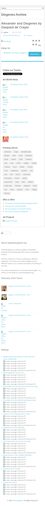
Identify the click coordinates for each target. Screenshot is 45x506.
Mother (30, 182)
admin (6, 32)
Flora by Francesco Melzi (11, 469)
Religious (27, 186)
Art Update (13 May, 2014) (19, 97)
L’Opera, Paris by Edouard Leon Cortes (16, 414)
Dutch (19, 163)
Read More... (35, 54)
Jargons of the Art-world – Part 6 (20, 315)
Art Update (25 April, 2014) (19, 122)
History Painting (8, 35)
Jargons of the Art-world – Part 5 (20, 331)
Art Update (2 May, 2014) (18, 110)
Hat (6, 174)
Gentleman (14, 171)
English (26, 163)
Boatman (29, 156)
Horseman (8, 178)
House (17, 178)
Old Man (18, 186)
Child (20, 159)
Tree (27, 190)
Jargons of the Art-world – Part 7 (20, 295)
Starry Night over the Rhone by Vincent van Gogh (20, 386)
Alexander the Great (10, 53)
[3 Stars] (39, 40)
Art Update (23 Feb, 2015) (18, 84)
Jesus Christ (8, 182)
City (6, 163)
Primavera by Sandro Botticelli (15, 206)
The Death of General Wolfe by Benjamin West (21, 203)
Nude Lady (8, 186)
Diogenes (22, 53)
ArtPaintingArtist (10, 2)
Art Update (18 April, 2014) (19, 137)
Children (29, 159)
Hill (11, 174)
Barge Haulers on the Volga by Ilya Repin (17, 455)
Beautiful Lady (26, 152)
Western (17, 35)
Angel (16, 152)
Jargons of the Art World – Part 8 (20, 286)
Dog (11, 163)
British (14, 159)
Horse (18, 174)
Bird (14, 156)
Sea (6, 190)
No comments (28, 35)
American (8, 152)
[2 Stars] (36, 40)
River (35, 186)
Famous (7, 167)
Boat (20, 156)
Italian (25, 178)
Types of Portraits (15, 303)
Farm (15, 167)
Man (23, 182)
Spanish (19, 190)
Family (34, 163)
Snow (12, 190)
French (30, 167)
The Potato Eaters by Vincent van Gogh (16, 441)
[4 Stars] (33, 44)
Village (34, 190)
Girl (31, 171)
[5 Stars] (36, 44)
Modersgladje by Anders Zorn (13, 373)
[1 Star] (33, 40)
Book (6, 159)
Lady (17, 182)
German (24, 171)
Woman (7, 193)
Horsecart (26, 174)
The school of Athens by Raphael (16, 212)
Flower (22, 167)
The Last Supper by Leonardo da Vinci (18, 209)
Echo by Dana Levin (10, 482)
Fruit (6, 171)
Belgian (7, 156)
